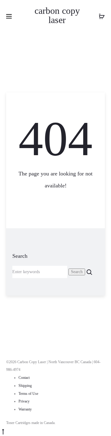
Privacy (24, 401)
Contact (24, 377)
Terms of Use (28, 393)
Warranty (25, 409)
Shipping (25, 385)
